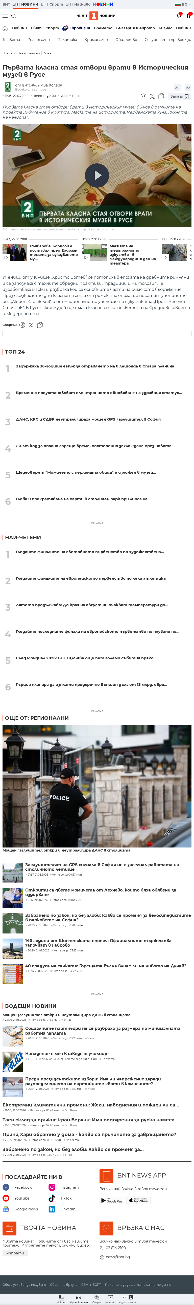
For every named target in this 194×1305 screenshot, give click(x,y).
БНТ (6, 4)
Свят (36, 28)
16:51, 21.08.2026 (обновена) (45, 1059)
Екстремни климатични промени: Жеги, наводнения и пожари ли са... (91, 1105)
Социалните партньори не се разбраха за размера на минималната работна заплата (102, 1030)
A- (188, 87)
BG (185, 4)
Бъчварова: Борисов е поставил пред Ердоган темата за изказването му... (54, 252)
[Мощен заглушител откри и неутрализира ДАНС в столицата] (97, 786)
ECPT (97, 1285)
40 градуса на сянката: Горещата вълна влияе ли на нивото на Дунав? (105, 966)
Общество (126, 39)
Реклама (97, 523)
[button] (128, 1299)
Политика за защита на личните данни (138, 1285)
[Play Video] (97, 175)
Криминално (96, 39)
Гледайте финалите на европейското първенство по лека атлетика (91, 578)
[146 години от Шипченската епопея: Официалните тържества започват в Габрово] (13, 949)
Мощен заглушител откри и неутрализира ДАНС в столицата (66, 850)
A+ (177, 87)
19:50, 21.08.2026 (15, 1110)
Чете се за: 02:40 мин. (45, 1125)
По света (108, 1059)
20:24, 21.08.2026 (38, 1089)
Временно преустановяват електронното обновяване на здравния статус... (99, 392)
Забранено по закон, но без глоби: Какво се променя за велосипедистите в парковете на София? (108, 917)
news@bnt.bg (118, 1257)
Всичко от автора (30, 89)
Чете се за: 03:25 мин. (68, 1038)
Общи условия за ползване (24, 1285)
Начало (10, 53)
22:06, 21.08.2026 (15, 1019)
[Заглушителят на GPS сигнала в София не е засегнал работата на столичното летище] (13, 873)
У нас (48, 53)
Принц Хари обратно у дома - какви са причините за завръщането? (89, 1134)
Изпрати (15, 1253)
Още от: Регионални (37, 718)
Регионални (39, 39)
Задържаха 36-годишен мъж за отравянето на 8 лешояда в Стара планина (95, 366)
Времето (103, 28)
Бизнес (165, 28)
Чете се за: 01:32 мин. (45, 1019)
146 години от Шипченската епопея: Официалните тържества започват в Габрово (98, 943)
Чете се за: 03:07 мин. (46, 1155)
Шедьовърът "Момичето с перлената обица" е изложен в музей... (86, 472)
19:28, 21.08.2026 (15, 1125)
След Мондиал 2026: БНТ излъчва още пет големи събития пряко (85, 658)
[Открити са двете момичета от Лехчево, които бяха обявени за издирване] (13, 898)
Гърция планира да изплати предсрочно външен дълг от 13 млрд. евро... (91, 684)
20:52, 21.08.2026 (38, 1038)
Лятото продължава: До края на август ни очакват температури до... (92, 604)
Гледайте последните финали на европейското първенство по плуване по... (97, 631)
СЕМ (85, 1285)
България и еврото (135, 28)
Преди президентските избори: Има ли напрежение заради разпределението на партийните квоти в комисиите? (93, 1081)
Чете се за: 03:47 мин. (45, 1110)
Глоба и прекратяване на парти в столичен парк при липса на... (83, 498)
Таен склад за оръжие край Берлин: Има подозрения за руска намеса (89, 1120)
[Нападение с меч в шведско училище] (13, 1062)
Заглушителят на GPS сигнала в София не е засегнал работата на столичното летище (102, 867)
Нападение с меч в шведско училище (67, 1054)
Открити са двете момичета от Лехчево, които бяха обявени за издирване (100, 892)
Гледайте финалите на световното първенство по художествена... (90, 551)
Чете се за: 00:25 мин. (82, 1059)
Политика (67, 39)
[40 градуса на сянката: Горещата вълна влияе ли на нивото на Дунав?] (13, 974)
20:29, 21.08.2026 (15, 1155)
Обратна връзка (63, 1285)
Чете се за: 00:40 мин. (46, 1140)
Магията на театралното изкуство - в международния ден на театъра (133, 255)
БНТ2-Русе (30, 85)
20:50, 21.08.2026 (16, 1140)
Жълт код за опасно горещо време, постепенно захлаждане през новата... (95, 445)
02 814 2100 (116, 1248)
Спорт (52, 28)
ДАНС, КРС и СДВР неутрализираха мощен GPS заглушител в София (88, 419)
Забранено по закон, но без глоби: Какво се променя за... (73, 1149)
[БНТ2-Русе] (9, 87)
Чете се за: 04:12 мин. (68, 1089)
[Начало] (5, 28)
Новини (19, 28)
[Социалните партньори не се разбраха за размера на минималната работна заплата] (13, 1036)
